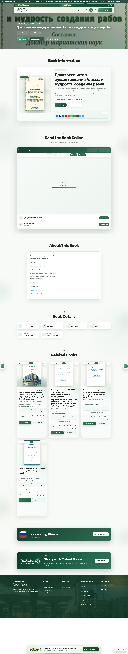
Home (39, 10)
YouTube (72, 10)
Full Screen (93, 149)
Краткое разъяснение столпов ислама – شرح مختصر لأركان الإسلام (32, 471)
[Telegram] (105, 589)
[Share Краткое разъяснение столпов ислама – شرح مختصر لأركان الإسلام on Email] (43, 493)
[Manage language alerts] (95, 10)
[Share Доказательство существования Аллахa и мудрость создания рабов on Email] (74, 116)
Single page (82, 154)
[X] (105, 585)
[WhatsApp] (109, 585)
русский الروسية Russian (27, 18)
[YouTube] (102, 589)
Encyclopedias (80, 10)
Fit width (73, 154)
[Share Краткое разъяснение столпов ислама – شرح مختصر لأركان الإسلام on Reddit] (38, 493)
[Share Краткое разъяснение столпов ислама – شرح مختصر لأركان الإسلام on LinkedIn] (32, 493)
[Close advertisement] (99, 646)
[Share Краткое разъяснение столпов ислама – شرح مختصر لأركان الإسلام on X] (30, 493)
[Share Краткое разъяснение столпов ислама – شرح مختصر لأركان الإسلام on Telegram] (43, 495)
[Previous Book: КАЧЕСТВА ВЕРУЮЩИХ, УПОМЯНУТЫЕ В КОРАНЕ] (2, 366)
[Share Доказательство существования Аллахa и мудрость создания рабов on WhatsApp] (71, 116)
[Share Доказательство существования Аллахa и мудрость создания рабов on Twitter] (80, 116)
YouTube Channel (67, 587)
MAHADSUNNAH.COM (36, 294)
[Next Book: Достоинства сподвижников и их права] (125, 366)
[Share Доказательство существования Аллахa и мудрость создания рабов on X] (60, 116)
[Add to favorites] (44, 363)
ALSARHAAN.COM (35, 290)
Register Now (101, 560)
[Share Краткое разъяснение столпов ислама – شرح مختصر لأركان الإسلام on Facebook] (27, 493)
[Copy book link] (77, 116)
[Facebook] (102, 585)
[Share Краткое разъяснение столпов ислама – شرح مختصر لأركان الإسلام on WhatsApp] (40, 493)
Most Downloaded (48, 590)
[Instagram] (112, 585)
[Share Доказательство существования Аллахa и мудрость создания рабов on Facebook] (57, 116)
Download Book (35, 39)
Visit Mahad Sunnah (105, 592)
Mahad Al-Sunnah (62, 10)
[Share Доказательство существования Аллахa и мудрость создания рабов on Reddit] (69, 116)
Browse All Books (99, 534)
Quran (44, 10)
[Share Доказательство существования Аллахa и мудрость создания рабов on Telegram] (83, 116)
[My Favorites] (87, 10)
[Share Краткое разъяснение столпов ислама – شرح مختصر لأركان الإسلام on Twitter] (40, 495)
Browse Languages (48, 587)
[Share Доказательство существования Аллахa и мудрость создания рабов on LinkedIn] (63, 116)
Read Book (21, 39)
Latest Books (52, 10)
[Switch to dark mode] (91, 10)
